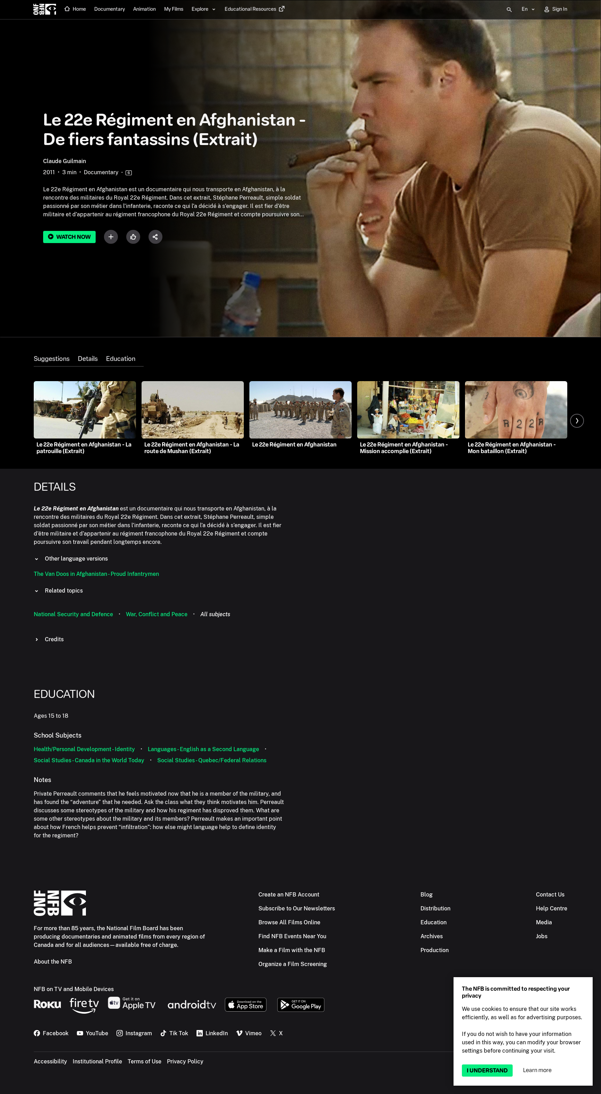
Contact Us (550, 894)
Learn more (537, 1070)
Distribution (435, 908)
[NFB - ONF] (44, 10)
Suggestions (52, 359)
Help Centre (551, 908)
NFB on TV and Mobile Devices (74, 989)
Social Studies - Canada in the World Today (89, 760)
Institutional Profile (97, 1061)
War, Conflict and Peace (156, 614)
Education (120, 359)
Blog (426, 894)
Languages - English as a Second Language (203, 749)
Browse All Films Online (289, 922)
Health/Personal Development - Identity (84, 749)
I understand (487, 1070)
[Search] (509, 10)
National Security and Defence (73, 614)
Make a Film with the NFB (291, 950)
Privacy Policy (185, 1061)
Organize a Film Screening (292, 964)
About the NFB (53, 961)
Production (434, 950)
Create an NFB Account (288, 894)
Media (544, 922)
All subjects (215, 614)
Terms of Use (144, 1061)
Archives (431, 936)
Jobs (541, 936)
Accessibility (50, 1061)
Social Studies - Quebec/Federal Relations (211, 760)
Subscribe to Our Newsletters (296, 908)
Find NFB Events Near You (292, 936)
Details (88, 359)
